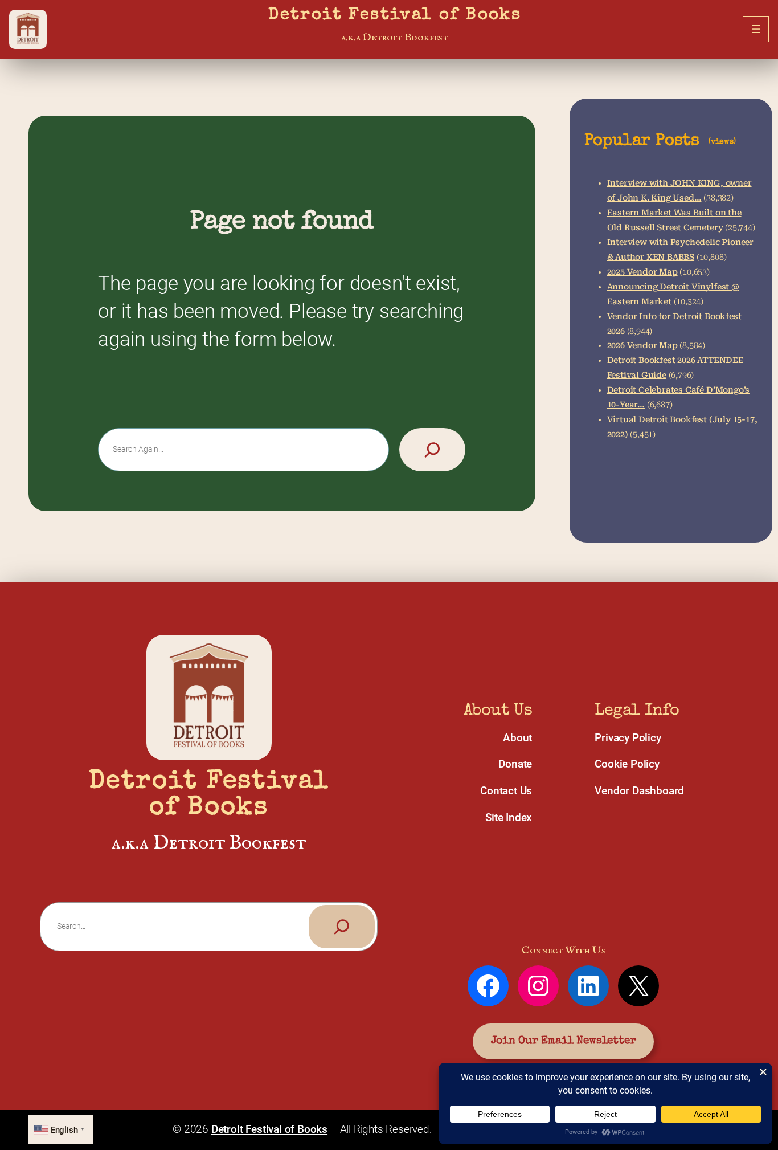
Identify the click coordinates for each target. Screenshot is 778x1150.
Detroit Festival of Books (394, 15)
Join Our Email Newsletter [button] (563, 1041)
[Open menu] (756, 29)
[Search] (432, 449)
